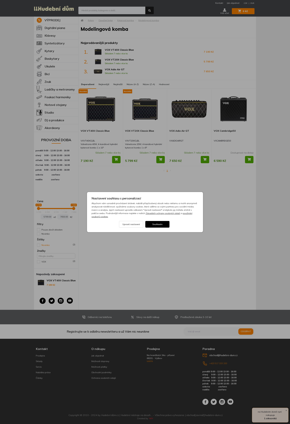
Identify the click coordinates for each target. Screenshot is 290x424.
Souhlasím (157, 224)
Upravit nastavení (131, 224)
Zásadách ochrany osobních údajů (163, 213)
